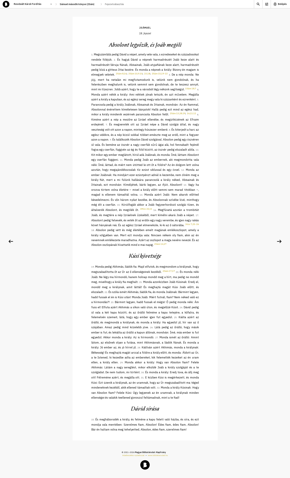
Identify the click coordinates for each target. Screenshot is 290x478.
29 (121, 362)
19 (92, 266)
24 (181, 307)
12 (182, 170)
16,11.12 (191, 113)
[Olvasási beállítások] (266, 4)
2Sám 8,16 (121, 73)
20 (177, 272)
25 (175, 317)
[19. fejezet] (279, 241)
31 (142, 377)
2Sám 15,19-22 (160, 73)
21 (140, 282)
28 (138, 347)
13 (185, 185)
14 (141, 194)
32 (158, 387)
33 (92, 419)
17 (197, 215)
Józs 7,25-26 (192, 224)
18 (92, 230)
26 (151, 327)
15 (118, 204)
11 (121, 159)
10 (197, 149)
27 (156, 337)
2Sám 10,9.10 (135, 73)
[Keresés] (258, 4)
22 (106, 292)
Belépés (282, 4)
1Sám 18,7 (190, 88)
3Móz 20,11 (146, 209)
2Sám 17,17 (169, 271)
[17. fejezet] (10, 241)
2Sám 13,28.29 (177, 113)
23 (112, 302)
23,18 (147, 73)
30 (142, 372)
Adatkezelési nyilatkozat (133, 455)
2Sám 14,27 (160, 244)
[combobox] (78, 4)
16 (154, 210)
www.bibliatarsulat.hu (158, 455)
